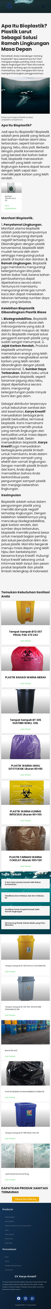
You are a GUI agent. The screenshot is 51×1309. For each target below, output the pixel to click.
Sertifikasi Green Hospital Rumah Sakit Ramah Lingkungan (22, 910)
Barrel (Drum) (11, 1050)
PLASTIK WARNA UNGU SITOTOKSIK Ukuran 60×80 (25, 767)
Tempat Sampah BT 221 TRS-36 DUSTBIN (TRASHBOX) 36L (23, 1008)
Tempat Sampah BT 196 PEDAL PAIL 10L (22, 1133)
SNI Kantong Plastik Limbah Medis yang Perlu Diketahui (25, 924)
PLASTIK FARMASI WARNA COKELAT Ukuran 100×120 (25, 858)
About (6, 1257)
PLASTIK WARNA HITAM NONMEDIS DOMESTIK (24, 1091)
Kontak (7, 1261)
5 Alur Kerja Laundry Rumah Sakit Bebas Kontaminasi (23, 883)
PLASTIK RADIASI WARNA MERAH (25, 677)
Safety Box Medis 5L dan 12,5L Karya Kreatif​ (18, 1225)
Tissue (7, 1230)
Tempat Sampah (9, 1217)
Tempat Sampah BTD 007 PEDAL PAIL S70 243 (25, 633)
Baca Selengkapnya (10, 207)
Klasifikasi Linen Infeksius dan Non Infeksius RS (24, 897)
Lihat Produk (25, 641)
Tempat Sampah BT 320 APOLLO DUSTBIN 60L (25, 966)
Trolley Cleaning (9, 1234)
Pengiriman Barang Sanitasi (13, 1265)
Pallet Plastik (8, 1243)
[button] (44, 6)
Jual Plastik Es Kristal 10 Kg (17, 1174)
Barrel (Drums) (9, 1238)
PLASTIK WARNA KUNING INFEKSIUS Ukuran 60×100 (26, 813)
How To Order (9, 1270)
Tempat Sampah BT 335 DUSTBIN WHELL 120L (25, 721)
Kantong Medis (9, 1221)
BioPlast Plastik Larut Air (10, 198)
